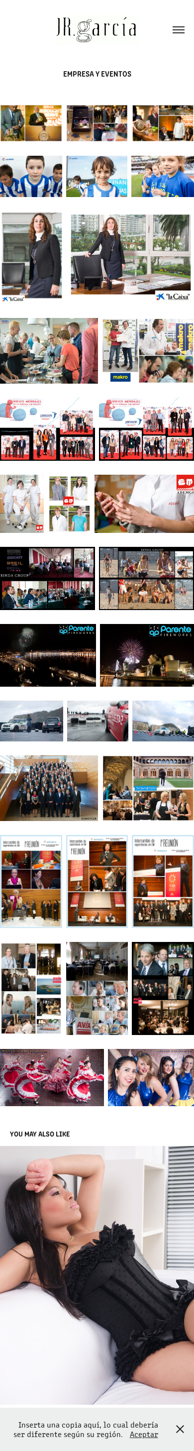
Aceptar (144, 1434)
